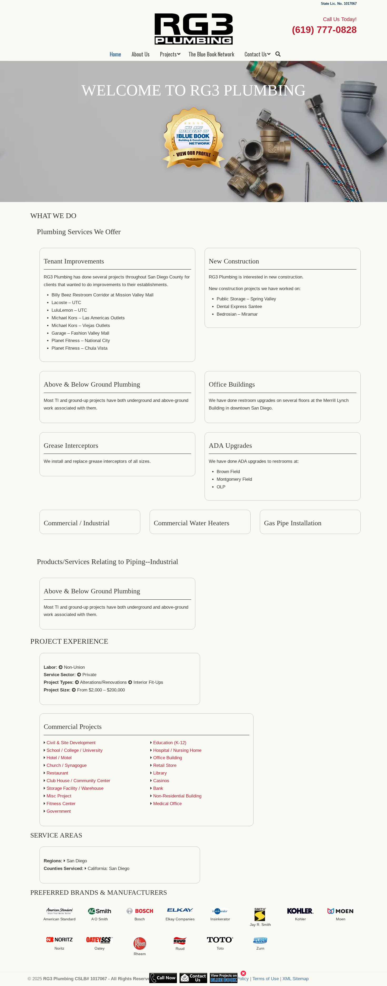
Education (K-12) (169, 742)
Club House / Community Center (78, 780)
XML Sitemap (295, 978)
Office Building (167, 757)
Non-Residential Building (177, 796)
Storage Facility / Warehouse (75, 788)
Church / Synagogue (67, 765)
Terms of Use (265, 978)
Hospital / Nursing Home (177, 750)
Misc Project (59, 796)
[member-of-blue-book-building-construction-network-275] (193, 138)
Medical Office (167, 803)
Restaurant (57, 773)
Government (59, 811)
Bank (158, 788)
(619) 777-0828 (324, 29)
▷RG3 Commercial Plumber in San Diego (193, 29)
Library (160, 773)
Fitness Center (61, 803)
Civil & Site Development (71, 742)
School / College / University (75, 750)
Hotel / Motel (59, 757)
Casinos (161, 780)
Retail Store (164, 765)
